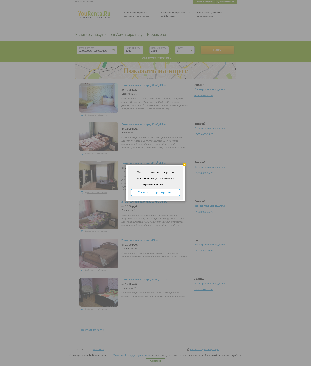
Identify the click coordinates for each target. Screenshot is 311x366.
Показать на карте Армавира (155, 192)
